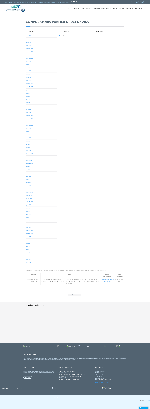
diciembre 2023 (29, 48)
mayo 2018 (28, 246)
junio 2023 (28, 67)
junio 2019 (28, 211)
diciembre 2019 (29, 192)
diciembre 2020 (29, 153)
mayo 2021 (28, 138)
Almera (21, 2)
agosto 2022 (28, 90)
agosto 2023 (28, 61)
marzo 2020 (28, 182)
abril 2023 (28, 74)
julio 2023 (28, 64)
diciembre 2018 (29, 230)
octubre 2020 (29, 160)
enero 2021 (28, 150)
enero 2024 (28, 45)
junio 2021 (28, 134)
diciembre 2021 (29, 115)
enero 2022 (28, 112)
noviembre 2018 (29, 233)
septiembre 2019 (29, 201)
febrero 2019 (28, 224)
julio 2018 (28, 240)
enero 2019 (28, 227)
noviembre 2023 (29, 51)
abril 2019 (28, 217)
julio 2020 (28, 169)
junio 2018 (28, 243)
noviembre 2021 (29, 118)
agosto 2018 (28, 236)
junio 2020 (28, 173)
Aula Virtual (16, 2)
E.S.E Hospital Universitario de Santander (15, 388)
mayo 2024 (28, 35)
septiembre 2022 (29, 86)
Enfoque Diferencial (62, 2)
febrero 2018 (28, 256)
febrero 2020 (28, 185)
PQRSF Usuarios (38, 2)
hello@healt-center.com (105, 379)
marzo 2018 (28, 252)
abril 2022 (28, 102)
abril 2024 (28, 39)
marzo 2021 (28, 144)
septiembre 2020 (29, 163)
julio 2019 (28, 208)
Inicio (6, 2)
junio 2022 (28, 96)
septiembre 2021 (29, 125)
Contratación (11, 2)
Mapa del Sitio (27, 2)
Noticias (55, 2)
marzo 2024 (28, 42)
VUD (32, 2)
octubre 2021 (29, 122)
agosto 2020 (28, 166)
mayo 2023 (28, 71)
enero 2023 (28, 80)
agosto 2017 (28, 262)
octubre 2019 (29, 198)
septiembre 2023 (29, 58)
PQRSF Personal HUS (47, 2)
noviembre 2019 (29, 195)
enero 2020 (28, 189)
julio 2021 (28, 131)
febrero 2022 (28, 109)
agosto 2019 (28, 205)
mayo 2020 (28, 176)
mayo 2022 (28, 99)
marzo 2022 (28, 106)
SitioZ (148, 400)
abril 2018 (28, 249)
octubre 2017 (29, 259)
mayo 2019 (28, 214)
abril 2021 (28, 141)
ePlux (68, 2)
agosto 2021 (28, 128)
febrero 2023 (28, 77)
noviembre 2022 (29, 83)
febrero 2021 (28, 147)
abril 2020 (28, 179)
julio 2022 (28, 93)
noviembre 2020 (29, 157)
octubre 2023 (29, 55)
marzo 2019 (28, 220)
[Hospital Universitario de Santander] (15, 8)
